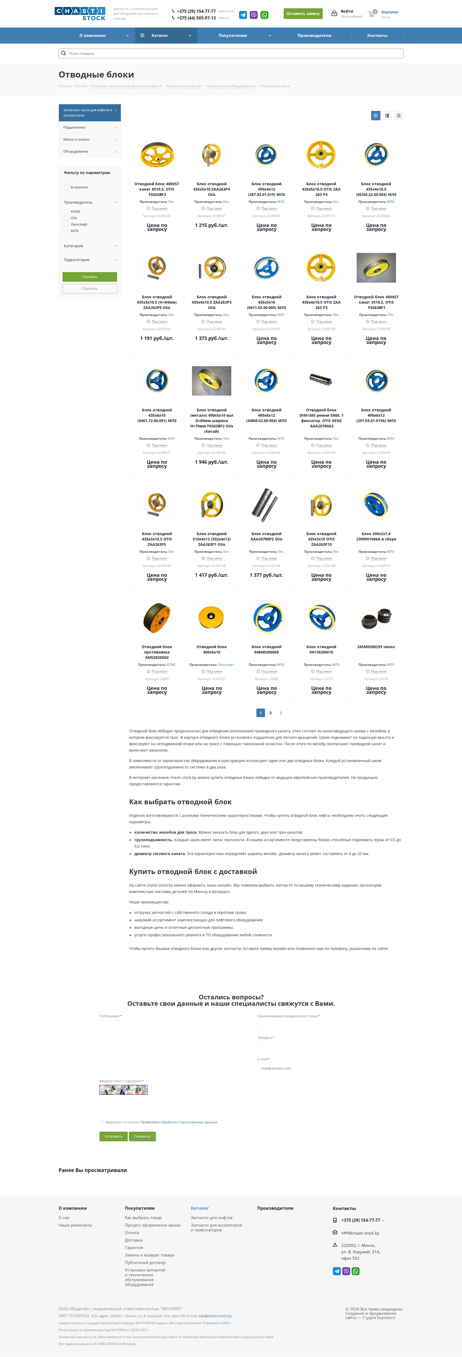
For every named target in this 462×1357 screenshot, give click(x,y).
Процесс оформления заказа (152, 1225)
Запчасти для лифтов (212, 1217)
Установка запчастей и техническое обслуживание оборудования (145, 1277)
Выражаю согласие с (161, 1122)
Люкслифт (226, 664)
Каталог (200, 1208)
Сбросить (90, 288)
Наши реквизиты (75, 1225)
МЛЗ (280, 201)
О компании (73, 1208)
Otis (171, 201)
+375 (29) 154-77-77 (196, 11)
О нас (64, 1217)
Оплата (132, 1232)
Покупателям (140, 1208)
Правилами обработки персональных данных (179, 1122)
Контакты (344, 1208)
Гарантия (134, 1247)
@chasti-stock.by (364, 1233)
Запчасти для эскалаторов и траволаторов (216, 1227)
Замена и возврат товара (149, 1255)
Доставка (134, 1240)
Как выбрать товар (143, 1217)
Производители (275, 1208)
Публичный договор (145, 1262)
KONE (171, 664)
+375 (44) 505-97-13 (196, 18)
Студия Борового (378, 1317)
